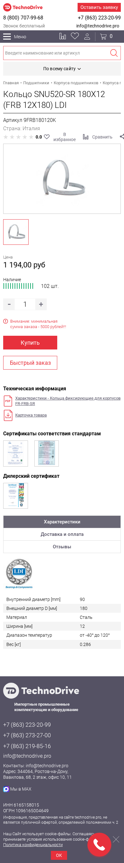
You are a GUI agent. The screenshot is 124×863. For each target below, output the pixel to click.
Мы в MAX (20, 789)
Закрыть (116, 839)
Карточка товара (31, 415)
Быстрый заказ (30, 362)
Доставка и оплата (62, 534)
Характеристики (62, 522)
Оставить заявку (99, 7)
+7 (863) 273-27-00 (27, 735)
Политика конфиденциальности (33, 844)
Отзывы (62, 547)
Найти (114, 53)
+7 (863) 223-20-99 (99, 18)
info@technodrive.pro (97, 25)
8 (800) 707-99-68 (23, 18)
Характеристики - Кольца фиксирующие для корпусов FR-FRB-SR (68, 401)
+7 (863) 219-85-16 (27, 746)
